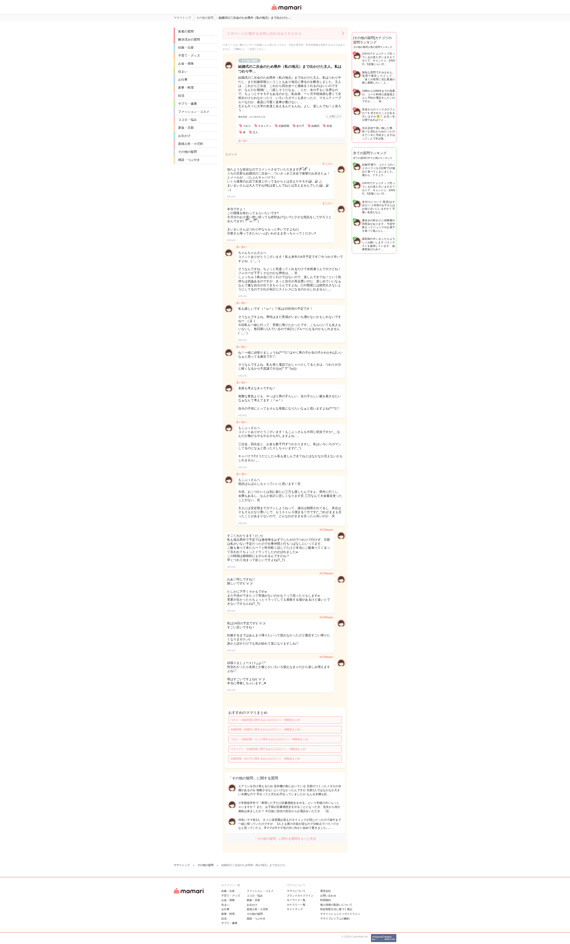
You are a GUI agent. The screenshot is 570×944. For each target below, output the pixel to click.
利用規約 (325, 900)
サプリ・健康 (187, 103)
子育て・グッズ (189, 55)
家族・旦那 (186, 127)
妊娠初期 (284, 125)
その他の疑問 (187, 152)
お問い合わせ (328, 895)
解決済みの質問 (189, 39)
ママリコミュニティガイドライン (340, 913)
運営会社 (325, 891)
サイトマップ (295, 909)
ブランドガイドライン (300, 895)
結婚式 (315, 125)
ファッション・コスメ (193, 111)
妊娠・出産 (186, 47)
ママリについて (296, 891)
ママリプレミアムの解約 (335, 918)
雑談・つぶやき (189, 160)
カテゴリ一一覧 (296, 904)
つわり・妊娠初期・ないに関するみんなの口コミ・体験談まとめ (269, 739)
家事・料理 (186, 87)
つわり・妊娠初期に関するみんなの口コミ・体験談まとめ (265, 719)
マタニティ (264, 125)
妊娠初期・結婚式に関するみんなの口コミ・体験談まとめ (265, 729)
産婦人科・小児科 (190, 143)
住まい (182, 71)
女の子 (300, 125)
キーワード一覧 (296, 900)
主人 (255, 132)
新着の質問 (186, 31)
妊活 (181, 95)
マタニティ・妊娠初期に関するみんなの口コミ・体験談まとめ (268, 749)
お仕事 (182, 79)
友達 (329, 125)
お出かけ (184, 135)
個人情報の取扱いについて (336, 904)
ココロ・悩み (187, 119)
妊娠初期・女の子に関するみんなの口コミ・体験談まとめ (265, 758)
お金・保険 (186, 63)
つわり (247, 125)
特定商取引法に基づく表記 (336, 909)
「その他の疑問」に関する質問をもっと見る (285, 838)
